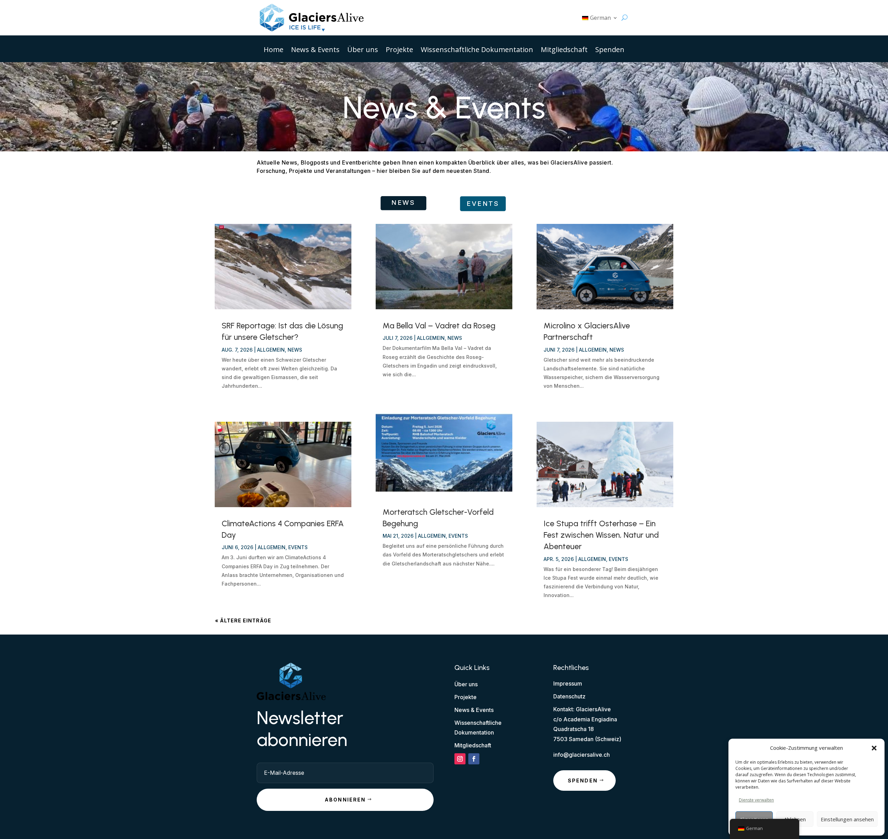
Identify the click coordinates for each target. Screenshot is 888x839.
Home (273, 50)
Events (298, 547)
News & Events (315, 50)
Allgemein (271, 350)
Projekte (399, 50)
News (295, 350)
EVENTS (483, 204)
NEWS (404, 203)
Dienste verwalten (756, 800)
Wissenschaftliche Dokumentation (477, 50)
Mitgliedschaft (564, 50)
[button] (874, 748)
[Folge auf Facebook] (473, 758)
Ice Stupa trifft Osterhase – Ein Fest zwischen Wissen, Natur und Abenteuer (601, 535)
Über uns (362, 50)
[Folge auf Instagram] (460, 758)
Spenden (609, 50)
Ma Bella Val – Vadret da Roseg (439, 325)
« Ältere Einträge (243, 620)
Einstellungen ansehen (847, 819)
